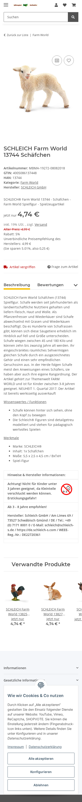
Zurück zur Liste (17, 35)
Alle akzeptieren (41, 758)
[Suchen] (73, 17)
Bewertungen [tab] (50, 285)
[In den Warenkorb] (7, 49)
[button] (56, 5)
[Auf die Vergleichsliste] (57, 60)
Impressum (16, 747)
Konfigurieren (41, 772)
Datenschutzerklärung (45, 747)
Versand (41, 224)
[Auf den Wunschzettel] (69, 60)
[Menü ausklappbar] (6, 3)
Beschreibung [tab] (17, 285)
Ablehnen (41, 785)
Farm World (29, 182)
